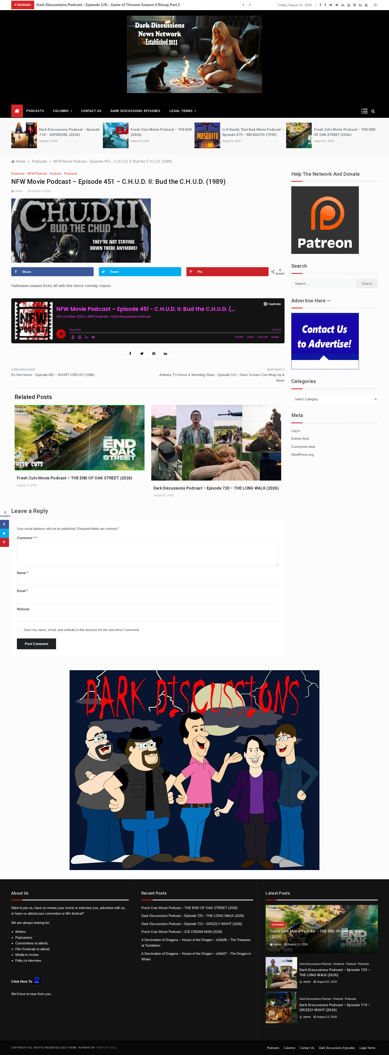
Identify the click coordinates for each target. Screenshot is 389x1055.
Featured (17, 173)
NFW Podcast (37, 173)
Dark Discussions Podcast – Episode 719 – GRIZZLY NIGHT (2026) (191, 924)
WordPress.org (302, 454)
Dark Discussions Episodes (136, 111)
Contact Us (91, 111)
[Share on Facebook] (4, 524)
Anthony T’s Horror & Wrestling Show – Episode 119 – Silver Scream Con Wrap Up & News (222, 378)
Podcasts (35, 111)
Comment (25, 538)
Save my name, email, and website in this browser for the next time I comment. (82, 630)
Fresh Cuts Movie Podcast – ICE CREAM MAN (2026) (181, 932)
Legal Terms (181, 111)
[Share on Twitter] (4, 533)
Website (23, 609)
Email (22, 591)
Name (22, 573)
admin (19, 191)
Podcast (55, 173)
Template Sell (106, 1047)
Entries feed (300, 438)
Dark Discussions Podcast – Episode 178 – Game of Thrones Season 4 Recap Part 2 (108, 5)
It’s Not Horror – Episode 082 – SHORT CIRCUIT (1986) (52, 375)
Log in (295, 431)
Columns (61, 111)
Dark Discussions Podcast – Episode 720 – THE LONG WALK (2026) (216, 488)
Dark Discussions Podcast (315, 964)
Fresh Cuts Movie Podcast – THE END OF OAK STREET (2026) (74, 478)
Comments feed (303, 447)
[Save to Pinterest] (4, 542)
